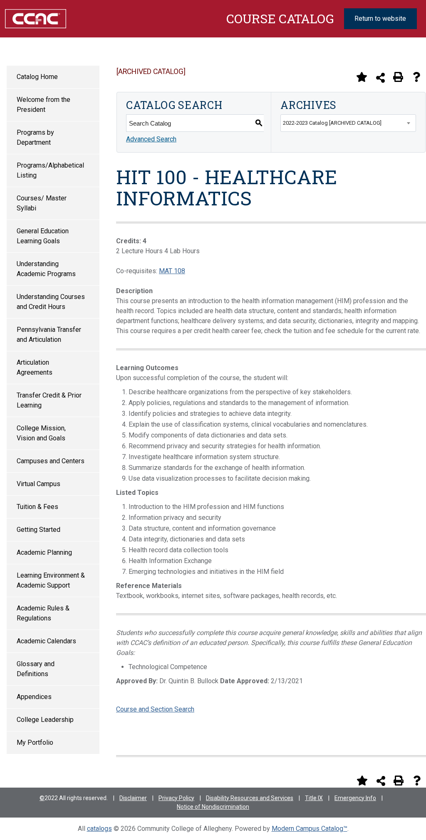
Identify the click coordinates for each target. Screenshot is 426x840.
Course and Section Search (155, 709)
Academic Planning (44, 552)
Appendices (34, 697)
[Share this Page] (380, 77)
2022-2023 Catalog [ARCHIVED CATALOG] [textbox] (332, 123)
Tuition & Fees (37, 507)
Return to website (380, 18)
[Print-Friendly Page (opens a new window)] (398, 77)
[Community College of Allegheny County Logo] (35, 18)
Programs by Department (35, 137)
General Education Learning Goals (43, 236)
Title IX (314, 798)
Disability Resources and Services (249, 798)
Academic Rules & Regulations (43, 613)
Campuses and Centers (50, 461)
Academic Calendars (46, 641)
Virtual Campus (38, 484)
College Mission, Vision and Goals (41, 433)
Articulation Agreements (34, 367)
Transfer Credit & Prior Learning (49, 400)
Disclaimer (133, 798)
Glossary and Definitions (35, 669)
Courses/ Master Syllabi (42, 203)
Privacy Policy (176, 798)
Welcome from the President (43, 105)
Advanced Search (151, 139)
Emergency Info (355, 798)
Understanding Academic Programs (46, 269)
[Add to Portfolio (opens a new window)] (361, 77)
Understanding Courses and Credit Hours (51, 302)
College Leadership (45, 720)
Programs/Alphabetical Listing (50, 170)
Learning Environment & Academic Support (51, 580)
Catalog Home (37, 77)
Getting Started (38, 530)
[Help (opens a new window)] (416, 77)
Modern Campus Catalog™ (309, 829)
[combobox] (348, 123)
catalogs (99, 829)
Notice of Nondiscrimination (213, 806)
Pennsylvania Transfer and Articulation (49, 334)
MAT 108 (172, 271)
